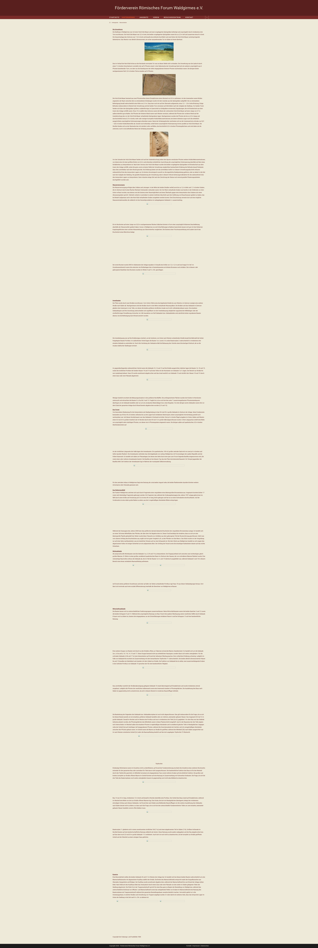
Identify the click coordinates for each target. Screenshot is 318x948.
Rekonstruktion (123, 22)
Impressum (196, 946)
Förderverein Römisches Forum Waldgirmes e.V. (159, 7)
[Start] (109, 22)
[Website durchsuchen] (207, 18)
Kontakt (188, 946)
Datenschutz (205, 946)
